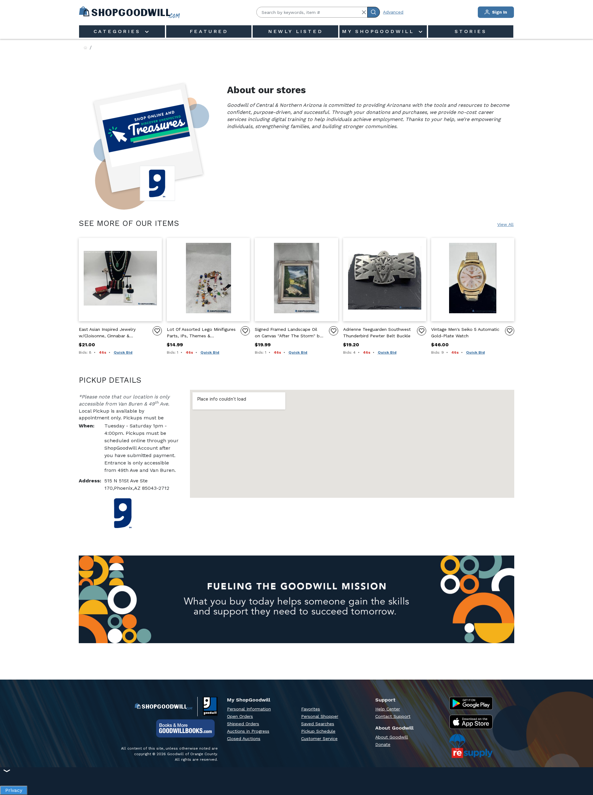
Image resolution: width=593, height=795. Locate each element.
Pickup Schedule (318, 731)
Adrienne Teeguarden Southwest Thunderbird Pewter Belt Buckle (377, 332)
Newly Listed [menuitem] (295, 31)
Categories (119, 31)
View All (505, 224)
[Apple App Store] (471, 722)
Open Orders (240, 716)
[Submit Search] (373, 12)
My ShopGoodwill (379, 31)
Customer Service (319, 738)
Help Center (387, 708)
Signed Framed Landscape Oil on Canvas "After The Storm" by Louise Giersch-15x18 (288, 333)
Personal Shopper (319, 716)
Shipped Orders (243, 723)
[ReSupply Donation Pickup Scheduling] (471, 746)
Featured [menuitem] (209, 31)
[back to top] (582, 769)
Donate (382, 744)
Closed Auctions (243, 738)
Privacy (13, 789)
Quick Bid (123, 352)
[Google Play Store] (471, 703)
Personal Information (249, 708)
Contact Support (392, 716)
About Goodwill (391, 737)
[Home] (85, 48)
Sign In (499, 12)
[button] (363, 12)
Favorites (310, 708)
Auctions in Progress (248, 731)
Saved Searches (317, 723)
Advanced (393, 12)
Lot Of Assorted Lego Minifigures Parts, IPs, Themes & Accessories (201, 333)
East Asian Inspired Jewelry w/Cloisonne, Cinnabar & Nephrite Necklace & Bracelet (109, 333)
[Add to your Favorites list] (157, 330)
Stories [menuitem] (471, 31)
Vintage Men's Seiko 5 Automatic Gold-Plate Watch (465, 332)
